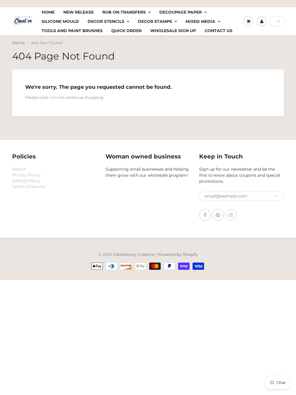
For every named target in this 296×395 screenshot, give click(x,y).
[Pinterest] (218, 215)
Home (48, 12)
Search (19, 169)
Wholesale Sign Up (173, 30)
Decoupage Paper (180, 12)
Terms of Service (29, 186)
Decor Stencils (106, 21)
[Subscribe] (277, 195)
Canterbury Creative (134, 254)
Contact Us (218, 30)
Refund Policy (26, 180)
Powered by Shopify (178, 254)
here (54, 97)
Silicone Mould (60, 21)
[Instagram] (231, 215)
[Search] (278, 21)
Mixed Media (200, 21)
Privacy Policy (26, 175)
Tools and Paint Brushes (72, 30)
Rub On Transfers (124, 12)
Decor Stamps (155, 21)
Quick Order (126, 30)
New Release (78, 12)
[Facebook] (205, 215)
